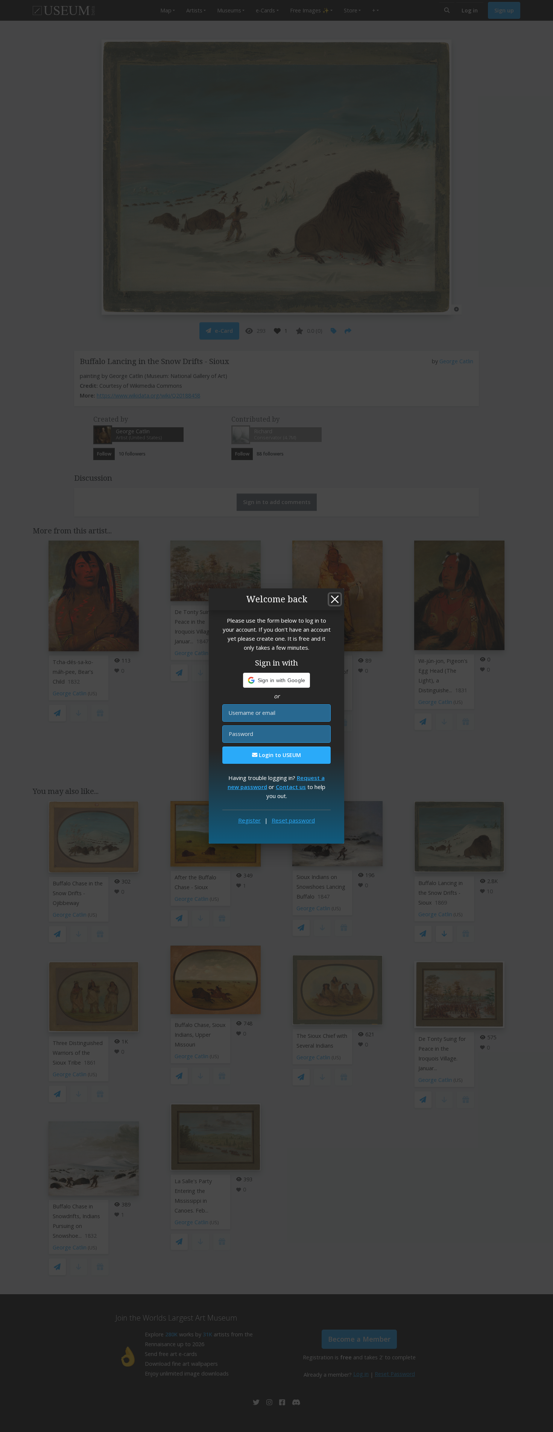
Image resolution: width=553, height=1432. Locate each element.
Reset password (293, 820)
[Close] (334, 599)
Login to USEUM (279, 755)
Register (249, 820)
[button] (276, 680)
